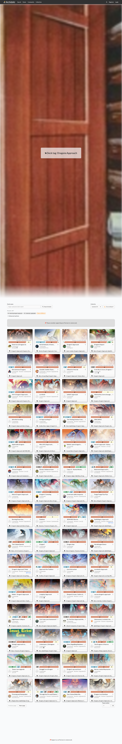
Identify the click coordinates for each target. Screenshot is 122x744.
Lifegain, (99, 501)
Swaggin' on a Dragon (46, 669)
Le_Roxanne (97, 597)
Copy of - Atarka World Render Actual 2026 (74, 469)
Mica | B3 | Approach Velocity (45, 444)
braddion (96, 497)
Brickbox (41, 597)
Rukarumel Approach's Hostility (101, 469)
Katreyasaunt (70, 647)
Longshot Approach (45, 594)
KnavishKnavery (15, 697)
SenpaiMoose (15, 547)
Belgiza (41, 447)
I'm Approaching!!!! (45, 419)
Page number (105, 703)
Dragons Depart (99, 344)
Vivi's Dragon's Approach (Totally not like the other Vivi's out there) (20, 394)
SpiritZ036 (96, 697)
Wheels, (112, 575)
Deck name (10, 304)
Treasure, (47, 526)
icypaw (13, 447)
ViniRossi (96, 447)
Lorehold (42, 394)
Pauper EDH (42, 596)
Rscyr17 (69, 372)
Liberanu (69, 572)
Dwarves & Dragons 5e (19, 344)
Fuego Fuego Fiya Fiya (101, 494)
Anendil (41, 472)
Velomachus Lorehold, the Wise (102, 619)
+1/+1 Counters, (19, 551)
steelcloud (41, 672)
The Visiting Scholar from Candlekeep (75, 419)
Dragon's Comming (45, 494)
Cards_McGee (15, 522)
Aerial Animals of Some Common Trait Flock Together (46, 344)
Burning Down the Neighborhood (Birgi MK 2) (20, 519)
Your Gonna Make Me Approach (73, 694)
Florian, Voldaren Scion (46, 469)
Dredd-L (41, 522)
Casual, (68, 451)
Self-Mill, (25, 451)
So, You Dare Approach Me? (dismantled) (75, 619)
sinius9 (68, 597)
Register (111, 2)
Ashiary (41, 397)
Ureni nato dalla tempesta (75, 494)
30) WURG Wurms (72, 519)
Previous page (12, 705)
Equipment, (26, 476)
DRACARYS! (98, 419)
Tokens (57, 700)
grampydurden (15, 497)
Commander (15, 346)
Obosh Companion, (71, 626)
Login (116, 2)
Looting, (107, 575)
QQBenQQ (96, 572)
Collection (39, 2)
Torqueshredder (70, 422)
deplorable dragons (18, 444)
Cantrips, (99, 601)
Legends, (19, 626)
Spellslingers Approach (101, 519)
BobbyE (96, 397)
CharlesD (41, 497)
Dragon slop (70, 544)
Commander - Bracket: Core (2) (102, 446)
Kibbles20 (69, 672)
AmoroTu (14, 372)
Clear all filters (41, 313)
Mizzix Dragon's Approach (20, 494)
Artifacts (52, 451)
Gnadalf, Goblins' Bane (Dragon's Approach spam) (47, 369)
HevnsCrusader (97, 522)
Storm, (41, 351)
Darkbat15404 (15, 422)
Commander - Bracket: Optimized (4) (21, 371)
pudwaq (41, 647)
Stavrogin (14, 347)
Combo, (56, 351)
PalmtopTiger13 (43, 372)
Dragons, (25, 351)
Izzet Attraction (72, 569)
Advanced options (14, 316)
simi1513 (41, 622)
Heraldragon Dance (100, 544)
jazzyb (13, 572)
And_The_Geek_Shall (71, 622)
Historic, (110, 650)
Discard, (30, 401)
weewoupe (69, 397)
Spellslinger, (111, 351)
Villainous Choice (82, 700)
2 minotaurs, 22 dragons (46, 644)
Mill (29, 451)
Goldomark (14, 397)
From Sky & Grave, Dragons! (103, 369)
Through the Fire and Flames (48, 694)
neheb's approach (72, 394)
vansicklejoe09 (97, 422)
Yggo (40, 572)
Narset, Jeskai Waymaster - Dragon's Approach (102, 669)
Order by (93, 304)
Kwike (95, 347)
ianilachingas (42, 697)
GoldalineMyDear (43, 422)
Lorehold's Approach (100, 569)
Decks (24, 2)
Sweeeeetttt (69, 547)
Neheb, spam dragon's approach (74, 444)
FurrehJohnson (70, 697)
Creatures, (25, 626)
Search (19, 2)
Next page (22, 705)
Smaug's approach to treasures (18, 644)
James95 (14, 672)
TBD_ (13, 597)
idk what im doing (17, 419)
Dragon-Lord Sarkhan (101, 694)
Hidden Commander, (110, 476)
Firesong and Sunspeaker (20, 694)
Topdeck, (28, 601)
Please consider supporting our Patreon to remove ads (62, 323)
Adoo (95, 622)
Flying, (84, 501)
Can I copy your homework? (48, 619)
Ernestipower (70, 472)
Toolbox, (41, 575)
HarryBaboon (97, 472)
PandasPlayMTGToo (43, 347)
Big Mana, (78, 476)
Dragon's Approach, (17, 351)
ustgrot (95, 372)
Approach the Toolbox (46, 569)
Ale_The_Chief (70, 497)
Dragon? (42, 544)
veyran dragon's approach (102, 594)
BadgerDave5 (15, 472)
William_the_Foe (98, 547)
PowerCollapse (15, 622)
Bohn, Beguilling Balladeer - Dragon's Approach (75, 644)
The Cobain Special (18, 544)
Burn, (95, 351)
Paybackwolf (42, 547)
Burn (83, 376)
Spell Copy (56, 626)
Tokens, (79, 376)
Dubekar (42, 519)
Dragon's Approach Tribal (20, 569)
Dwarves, (30, 351)
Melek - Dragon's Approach (20, 594)
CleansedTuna (70, 522)
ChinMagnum (70, 347)
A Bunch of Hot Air (72, 369)
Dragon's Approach (73, 344)
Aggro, (48, 426)
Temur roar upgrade (18, 669)
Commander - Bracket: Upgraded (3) (48, 371)
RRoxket (69, 447)
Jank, (67, 351)
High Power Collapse (18, 619)
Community (31, 2)
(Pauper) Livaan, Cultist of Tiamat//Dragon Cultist (75, 594)
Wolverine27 (97, 647)
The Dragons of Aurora (101, 644)
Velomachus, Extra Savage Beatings (102, 394)
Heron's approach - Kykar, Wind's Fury (102, 444)
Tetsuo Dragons (17, 469)
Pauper (69, 346)
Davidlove (14, 647)
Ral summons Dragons (19, 369)
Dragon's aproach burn (74, 669)
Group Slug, (45, 376)
